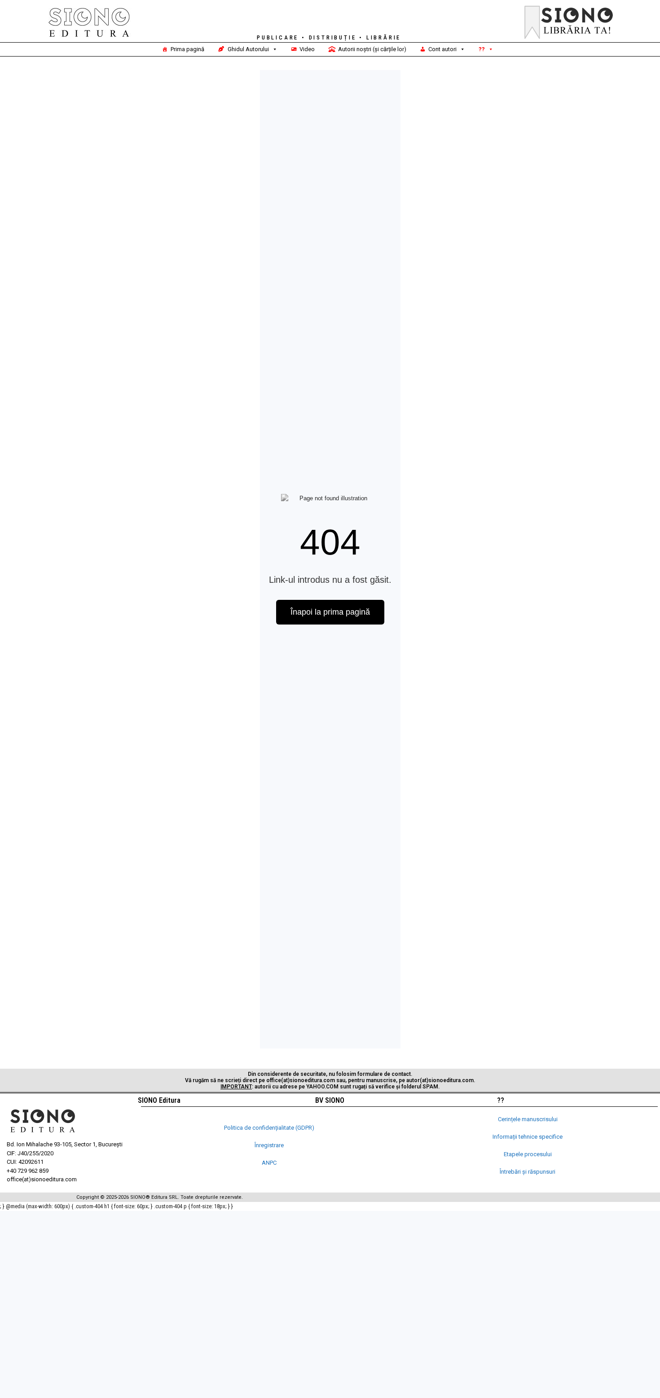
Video (307, 49)
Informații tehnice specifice (528, 1136)
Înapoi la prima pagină (330, 611)
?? (482, 49)
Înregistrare (269, 1145)
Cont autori (442, 49)
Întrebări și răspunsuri (527, 1171)
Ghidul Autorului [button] (248, 49)
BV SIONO (329, 1100)
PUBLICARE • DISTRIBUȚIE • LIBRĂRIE (329, 37)
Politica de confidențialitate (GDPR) (269, 1127)
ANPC (269, 1162)
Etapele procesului (528, 1154)
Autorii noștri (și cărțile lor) (372, 49)
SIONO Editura (159, 1100)
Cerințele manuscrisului (528, 1119)
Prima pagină (187, 49)
